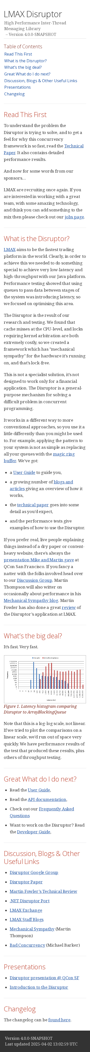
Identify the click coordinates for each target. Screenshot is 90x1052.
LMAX (10, 249)
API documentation (47, 799)
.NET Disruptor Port (30, 901)
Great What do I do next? (27, 74)
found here (59, 1020)
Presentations (17, 87)
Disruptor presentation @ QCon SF (44, 978)
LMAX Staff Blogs (27, 919)
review (69, 607)
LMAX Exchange (26, 910)
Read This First (18, 54)
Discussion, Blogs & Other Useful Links (40, 80)
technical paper (32, 505)
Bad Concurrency (27, 945)
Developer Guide (33, 832)
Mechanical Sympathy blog (31, 600)
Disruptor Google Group (34, 872)
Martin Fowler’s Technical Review (43, 891)
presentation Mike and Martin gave (39, 560)
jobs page (74, 217)
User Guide (24, 472)
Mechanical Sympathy (32, 929)
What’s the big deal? (23, 67)
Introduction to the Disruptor (39, 987)
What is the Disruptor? (25, 61)
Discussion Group (34, 580)
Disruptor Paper (26, 882)
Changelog (14, 94)
